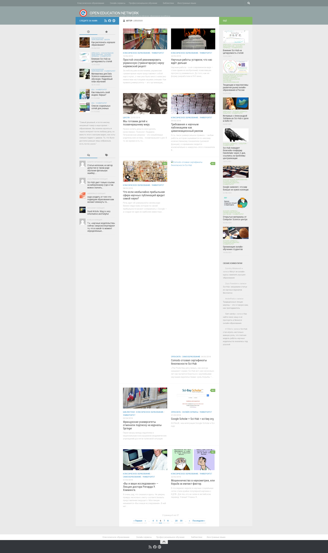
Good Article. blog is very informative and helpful (98, 212)
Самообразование (191, 357)
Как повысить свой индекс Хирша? (100, 93)
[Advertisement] (97, 299)
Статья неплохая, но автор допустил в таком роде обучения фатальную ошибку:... (100, 169)
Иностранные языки (186, 3)
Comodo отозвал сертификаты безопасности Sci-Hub (189, 362)
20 (176, 521)
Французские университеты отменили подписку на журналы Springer (142, 425)
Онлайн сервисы (117, 3)
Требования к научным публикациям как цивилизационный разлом (187, 127)
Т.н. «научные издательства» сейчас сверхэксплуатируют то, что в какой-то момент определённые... (101, 227)
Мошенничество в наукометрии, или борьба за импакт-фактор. (193, 482)
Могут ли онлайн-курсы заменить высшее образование (234, 274)
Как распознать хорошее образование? (103, 43)
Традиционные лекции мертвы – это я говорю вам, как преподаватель (235, 305)
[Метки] (106, 155)
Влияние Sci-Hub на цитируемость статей (101, 60)
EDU (92, 90)
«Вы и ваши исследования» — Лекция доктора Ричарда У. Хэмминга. (140, 487)
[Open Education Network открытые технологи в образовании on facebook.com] (109, 20)
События (226, 113)
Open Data (176, 357)
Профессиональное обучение (143, 3)
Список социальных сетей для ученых (100, 107)
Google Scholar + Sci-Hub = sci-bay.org (192, 418)
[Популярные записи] (106, 32)
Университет (158, 53)
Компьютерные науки (232, 76)
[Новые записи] (88, 32)
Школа (126, 118)
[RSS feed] (105, 20)
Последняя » (199, 521)
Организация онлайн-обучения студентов (233, 248)
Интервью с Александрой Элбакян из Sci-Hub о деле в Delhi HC (236, 118)
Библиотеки (168, 3)
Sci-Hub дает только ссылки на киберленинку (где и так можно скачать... (101, 185)
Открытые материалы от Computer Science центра (235, 218)
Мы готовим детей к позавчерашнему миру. (136, 123)
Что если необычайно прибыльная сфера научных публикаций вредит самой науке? (144, 195)
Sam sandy (230, 314)
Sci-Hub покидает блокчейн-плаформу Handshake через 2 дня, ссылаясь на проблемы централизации (234, 153)
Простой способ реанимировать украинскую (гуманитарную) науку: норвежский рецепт (143, 63)
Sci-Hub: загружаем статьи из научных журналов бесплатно (235, 290)
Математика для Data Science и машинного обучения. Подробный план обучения (101, 77)
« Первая (138, 521)
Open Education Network (114, 13)
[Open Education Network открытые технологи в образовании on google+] (113, 20)
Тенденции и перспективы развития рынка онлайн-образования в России (235, 87)
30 (181, 521)
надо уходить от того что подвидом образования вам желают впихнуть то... (100, 199)
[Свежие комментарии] (88, 155)
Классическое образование (90, 3)
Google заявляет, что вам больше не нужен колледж (236, 188)
